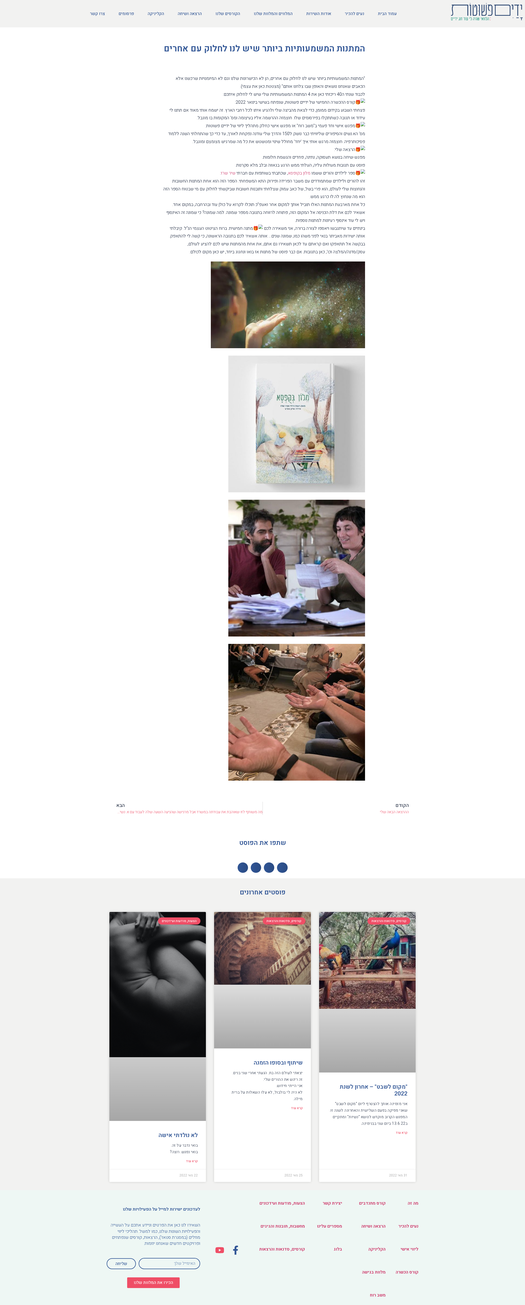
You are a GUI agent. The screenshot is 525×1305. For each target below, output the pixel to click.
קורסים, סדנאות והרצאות (282, 1249)
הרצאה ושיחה (190, 14)
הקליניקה (156, 14)
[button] (153, 1282)
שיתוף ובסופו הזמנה (278, 1063)
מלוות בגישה (374, 1272)
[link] (299, 173)
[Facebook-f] (235, 1250)
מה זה (413, 1203)
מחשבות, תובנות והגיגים (283, 1226)
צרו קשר (97, 14)
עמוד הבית (387, 14)
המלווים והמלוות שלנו (273, 14)
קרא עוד (401, 1132)
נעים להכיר (354, 14)
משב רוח (378, 1295)
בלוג (338, 1249)
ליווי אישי (409, 1249)
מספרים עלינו (329, 1226)
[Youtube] (220, 1250)
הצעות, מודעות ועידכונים (282, 1203)
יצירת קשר (332, 1203)
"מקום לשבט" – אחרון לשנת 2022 (373, 1090)
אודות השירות (318, 14)
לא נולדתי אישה (178, 1135)
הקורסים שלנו (227, 14)
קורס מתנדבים (372, 1203)
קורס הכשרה (407, 1272)
